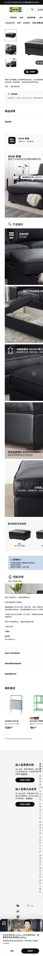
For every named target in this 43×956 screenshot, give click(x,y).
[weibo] (17, 911)
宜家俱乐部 (40, 827)
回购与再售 (40, 886)
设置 (11, 951)
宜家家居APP (41, 781)
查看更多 (24, 774)
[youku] (17, 916)
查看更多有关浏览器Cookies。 (21, 936)
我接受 (30, 951)
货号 (6, 86)
